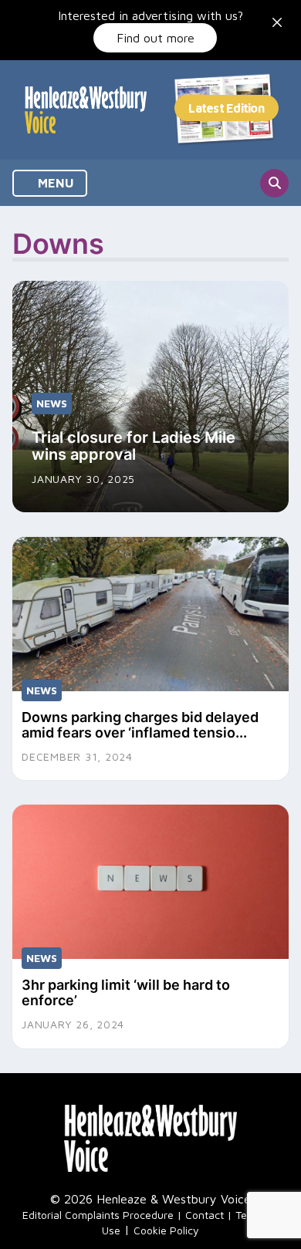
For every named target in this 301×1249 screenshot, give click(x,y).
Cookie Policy (166, 1230)
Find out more (155, 38)
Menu (54, 183)
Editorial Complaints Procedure (98, 1214)
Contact (204, 1214)
